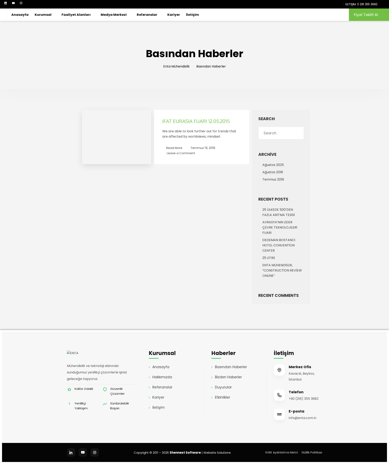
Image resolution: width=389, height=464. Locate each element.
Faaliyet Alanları (76, 14)
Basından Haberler (231, 367)
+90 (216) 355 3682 (303, 398)
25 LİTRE (268, 258)
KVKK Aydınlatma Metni (281, 452)
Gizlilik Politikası (311, 452)
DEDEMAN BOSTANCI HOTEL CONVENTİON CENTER (278, 245)
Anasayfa (20, 14)
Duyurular (223, 387)
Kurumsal (43, 14)
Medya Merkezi (114, 14)
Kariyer (173, 14)
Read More (174, 148)
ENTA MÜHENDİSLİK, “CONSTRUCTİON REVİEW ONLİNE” (282, 270)
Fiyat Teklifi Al (366, 14)
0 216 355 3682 (367, 4)
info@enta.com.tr (303, 418)
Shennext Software (185, 452)
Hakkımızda (162, 377)
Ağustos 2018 (272, 172)
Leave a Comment (181, 153)
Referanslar (147, 14)
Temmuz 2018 (273, 179)
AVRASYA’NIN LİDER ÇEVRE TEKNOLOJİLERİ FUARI (279, 227)
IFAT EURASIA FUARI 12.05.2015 (196, 121)
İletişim (192, 14)
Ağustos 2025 (273, 165)
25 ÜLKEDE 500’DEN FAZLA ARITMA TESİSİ (278, 212)
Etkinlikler (222, 397)
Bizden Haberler (228, 377)
